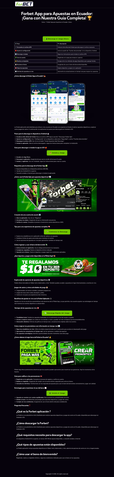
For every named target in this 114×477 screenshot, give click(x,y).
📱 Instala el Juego (57, 393)
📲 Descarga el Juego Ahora (57, 39)
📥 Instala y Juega (57, 153)
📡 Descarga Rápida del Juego (57, 313)
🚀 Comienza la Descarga (57, 232)
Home (43, 22)
